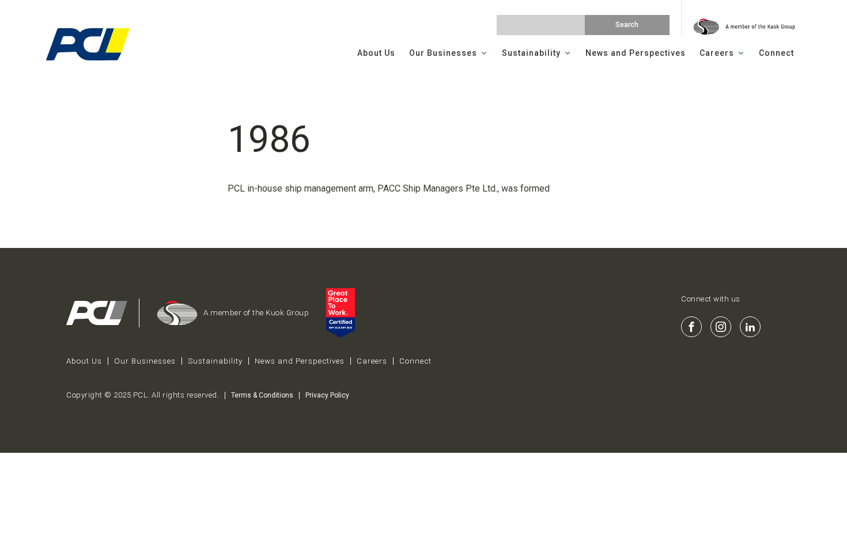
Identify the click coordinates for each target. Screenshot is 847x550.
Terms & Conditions (262, 395)
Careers (716, 53)
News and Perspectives (635, 53)
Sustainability (531, 53)
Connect (776, 53)
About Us (376, 53)
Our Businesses (443, 53)
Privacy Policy (327, 395)
